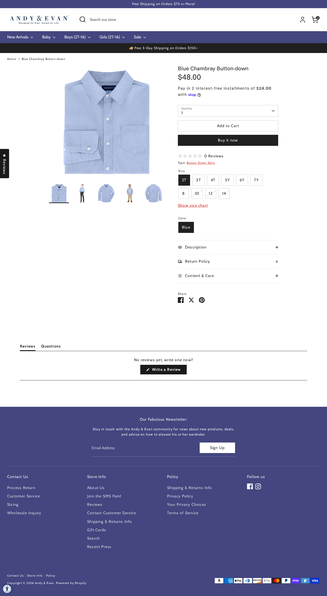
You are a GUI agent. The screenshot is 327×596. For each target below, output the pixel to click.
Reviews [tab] (27, 347)
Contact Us (15, 575)
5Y (227, 180)
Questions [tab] (51, 347)
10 (197, 193)
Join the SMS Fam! (104, 496)
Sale (138, 37)
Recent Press (99, 546)
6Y (242, 180)
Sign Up (217, 447)
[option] (106, 124)
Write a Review (168, 370)
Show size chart (193, 205)
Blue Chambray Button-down (43, 59)
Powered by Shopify (71, 583)
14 (224, 193)
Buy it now (228, 140)
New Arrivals (18, 37)
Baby (47, 37)
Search (93, 538)
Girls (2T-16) (110, 37)
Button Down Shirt (201, 163)
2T (184, 180)
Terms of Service (182, 513)
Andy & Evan (44, 583)
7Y (256, 180)
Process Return (21, 487)
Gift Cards (96, 530)
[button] (201, 156)
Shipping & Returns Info (109, 521)
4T (213, 180)
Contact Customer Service (111, 513)
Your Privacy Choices (186, 504)
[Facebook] (250, 486)
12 (210, 193)
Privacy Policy (180, 496)
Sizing (12, 504)
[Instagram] (258, 486)
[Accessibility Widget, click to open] (7, 589)
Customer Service (23, 496)
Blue (186, 227)
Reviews (94, 504)
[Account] (302, 19)
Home (11, 59)
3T (198, 180)
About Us (96, 487)
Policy (50, 575)
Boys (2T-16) (75, 37)
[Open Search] (82, 19)
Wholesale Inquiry (24, 513)
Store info (35, 575)
